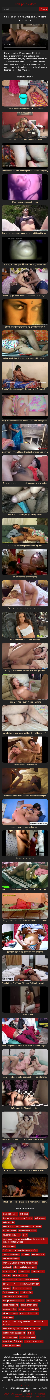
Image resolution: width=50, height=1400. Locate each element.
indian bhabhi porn (29, 1305)
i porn (24, 1235)
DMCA (6, 1394)
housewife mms (38, 1254)
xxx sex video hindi (10, 1305)
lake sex (31, 1333)
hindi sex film (26, 1292)
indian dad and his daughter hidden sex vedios (22, 1226)
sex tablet (7, 1267)
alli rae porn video (10, 1313)
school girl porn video (11, 1345)
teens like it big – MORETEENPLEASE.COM (21, 1329)
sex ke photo (8, 1317)
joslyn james (40, 1218)
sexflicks (6, 1275)
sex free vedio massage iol (14, 1333)
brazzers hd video (10, 1214)
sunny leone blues (27, 1337)
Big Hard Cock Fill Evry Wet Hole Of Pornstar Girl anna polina (23, 1323)
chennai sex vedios (11, 1254)
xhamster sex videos (27, 1231)
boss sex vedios (9, 1309)
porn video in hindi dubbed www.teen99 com (21, 1284)
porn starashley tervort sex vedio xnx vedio (20, 1280)
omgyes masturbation (34, 1341)
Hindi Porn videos (22, 1397)
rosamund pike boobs (29, 1313)
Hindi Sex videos (38, 1397)
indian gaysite (8, 1222)
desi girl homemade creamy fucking (17, 1218)
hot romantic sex (9, 1271)
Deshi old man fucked (22, 1288)
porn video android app (28, 1309)
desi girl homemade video (13, 1301)
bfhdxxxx (25, 1254)
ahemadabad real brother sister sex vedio (20, 1263)
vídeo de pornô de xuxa (12, 1341)
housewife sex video (11, 1235)
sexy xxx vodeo (9, 1246)
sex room (6, 1288)
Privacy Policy (30, 1394)
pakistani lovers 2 (20, 1275)
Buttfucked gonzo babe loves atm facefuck (20, 1250)
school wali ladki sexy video (25, 1267)
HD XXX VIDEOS (25, 1385)
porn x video (24, 1271)
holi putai (24, 1214)
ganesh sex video (10, 1337)
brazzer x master (9, 1231)
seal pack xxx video (11, 1259)
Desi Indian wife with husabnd (15, 1296)
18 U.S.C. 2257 (17, 1394)
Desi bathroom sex (10, 1292)
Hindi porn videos (25, 4)
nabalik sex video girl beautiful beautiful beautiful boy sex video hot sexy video (24, 1240)
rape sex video (38, 1271)
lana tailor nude (33, 1301)
